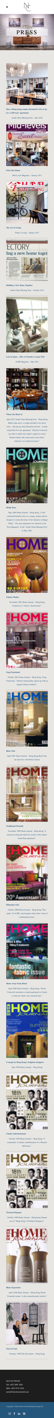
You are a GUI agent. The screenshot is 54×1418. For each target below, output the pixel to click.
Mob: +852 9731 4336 (15, 1388)
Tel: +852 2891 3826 (14, 1384)
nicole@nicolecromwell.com (17, 1391)
